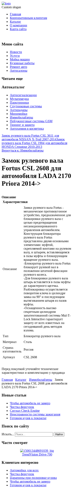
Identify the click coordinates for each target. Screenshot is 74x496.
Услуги (15, 55)
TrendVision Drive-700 (37, 454)
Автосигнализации (23, 95)
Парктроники (19, 102)
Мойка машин (20, 59)
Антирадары (19, 110)
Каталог (15, 21)
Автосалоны (18, 70)
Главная (15, 14)
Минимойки (18, 113)
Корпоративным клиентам (28, 18)
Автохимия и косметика (27, 128)
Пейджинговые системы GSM (31, 121)
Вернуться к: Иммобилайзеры (23, 150)
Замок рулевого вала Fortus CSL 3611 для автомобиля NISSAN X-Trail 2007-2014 (30, 137)
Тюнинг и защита (22, 125)
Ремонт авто (18, 67)
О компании (18, 25)
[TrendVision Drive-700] (37, 450)
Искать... (8, 434)
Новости (16, 52)
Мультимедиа (19, 99)
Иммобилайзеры (21, 117)
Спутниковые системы (26, 106)
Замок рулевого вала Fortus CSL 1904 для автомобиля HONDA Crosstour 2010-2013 (34, 143)
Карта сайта (18, 29)
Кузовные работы (22, 63)
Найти (59, 434)
